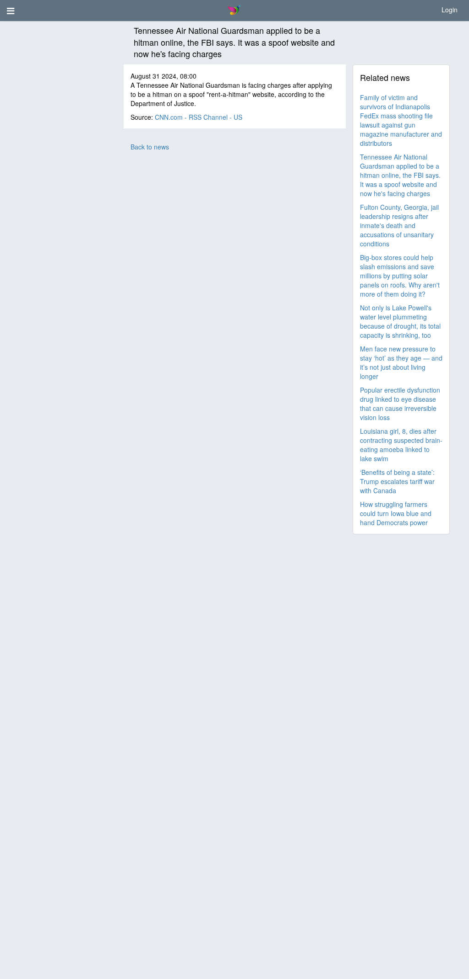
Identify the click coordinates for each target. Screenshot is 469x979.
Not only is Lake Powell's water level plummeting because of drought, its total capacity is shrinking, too (400, 321)
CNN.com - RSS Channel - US (198, 117)
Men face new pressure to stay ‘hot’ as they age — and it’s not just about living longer (401, 362)
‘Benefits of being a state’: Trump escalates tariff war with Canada (397, 481)
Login (450, 9)
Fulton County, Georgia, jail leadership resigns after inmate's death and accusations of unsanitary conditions (399, 225)
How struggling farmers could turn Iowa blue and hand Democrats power (395, 513)
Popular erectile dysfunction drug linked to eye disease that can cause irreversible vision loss (400, 403)
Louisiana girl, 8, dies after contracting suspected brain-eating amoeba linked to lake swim (401, 444)
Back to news (150, 146)
